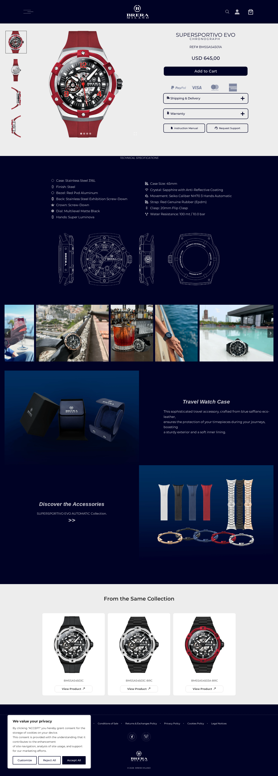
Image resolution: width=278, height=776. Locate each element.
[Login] (237, 11)
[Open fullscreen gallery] (135, 133)
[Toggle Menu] (28, 12)
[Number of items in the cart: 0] (250, 12)
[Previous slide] (8, 333)
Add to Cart (205, 71)
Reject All (49, 760)
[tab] (81, 134)
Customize (25, 760)
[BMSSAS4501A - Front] (85, 84)
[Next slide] (270, 333)
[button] (15, 42)
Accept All (74, 760)
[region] (49, 741)
